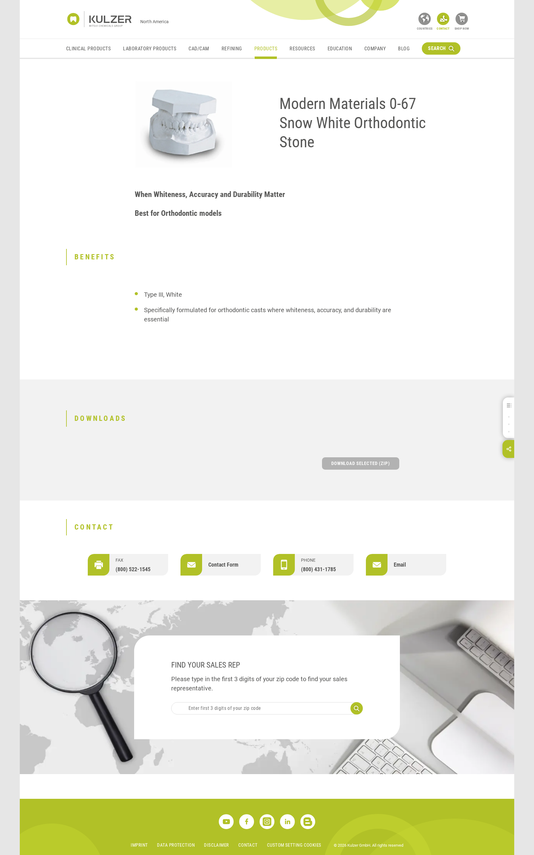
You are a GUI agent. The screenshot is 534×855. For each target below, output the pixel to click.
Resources (302, 49)
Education (340, 49)
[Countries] (424, 19)
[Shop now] (462, 19)
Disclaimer (216, 845)
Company (375, 49)
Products (266, 49)
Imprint (139, 845)
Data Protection (176, 845)
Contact (248, 845)
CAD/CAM (199, 49)
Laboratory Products (149, 49)
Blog (403, 49)
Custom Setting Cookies (294, 845)
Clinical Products (88, 49)
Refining (232, 49)
